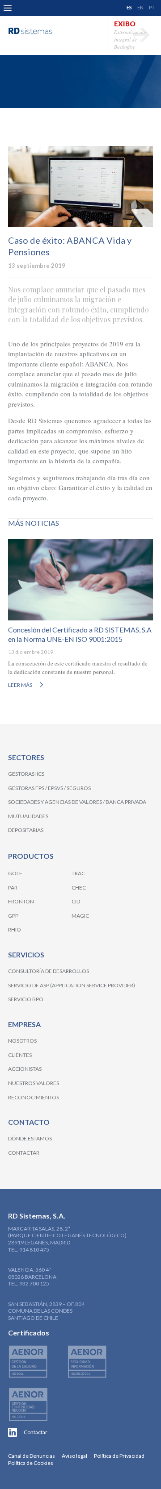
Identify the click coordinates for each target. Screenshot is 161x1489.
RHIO (14, 929)
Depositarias (25, 830)
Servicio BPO (25, 999)
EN (140, 7)
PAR (12, 887)
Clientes (20, 1055)
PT (152, 7)
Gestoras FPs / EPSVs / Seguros (49, 788)
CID (76, 901)
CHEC (79, 887)
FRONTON (21, 901)
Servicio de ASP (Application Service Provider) (71, 985)
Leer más (20, 685)
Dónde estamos (30, 1138)
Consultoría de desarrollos (48, 971)
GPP (13, 915)
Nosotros (22, 1040)
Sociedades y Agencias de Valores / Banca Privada (77, 802)
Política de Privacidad (119, 1455)
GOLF (15, 873)
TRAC (78, 873)
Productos (31, 856)
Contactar (23, 1152)
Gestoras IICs (26, 773)
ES (129, 7)
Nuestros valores (33, 1083)
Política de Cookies (30, 1463)
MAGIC (80, 915)
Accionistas (25, 1068)
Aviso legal (74, 1455)
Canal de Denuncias (31, 1455)
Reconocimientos (33, 1097)
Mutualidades (28, 816)
